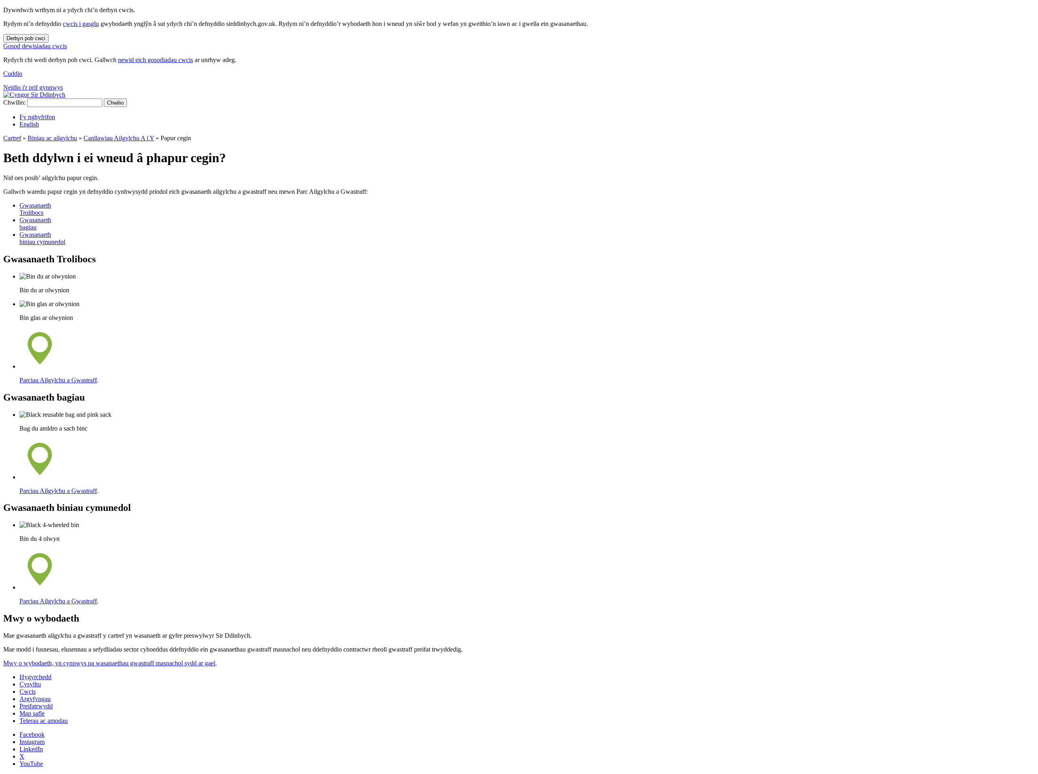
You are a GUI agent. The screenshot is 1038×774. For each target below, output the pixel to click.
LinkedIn (31, 749)
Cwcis (27, 691)
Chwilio (115, 103)
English (29, 124)
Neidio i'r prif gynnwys (33, 87)
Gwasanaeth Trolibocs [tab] (35, 209)
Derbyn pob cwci (25, 38)
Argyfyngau (35, 698)
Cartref (12, 138)
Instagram (32, 741)
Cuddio (12, 73)
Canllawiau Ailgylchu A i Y (119, 138)
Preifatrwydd (36, 706)
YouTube (31, 763)
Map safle (32, 713)
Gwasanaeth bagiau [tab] (35, 224)
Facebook (32, 734)
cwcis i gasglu (81, 23)
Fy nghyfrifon (37, 117)
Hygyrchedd (35, 676)
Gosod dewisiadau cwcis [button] (35, 46)
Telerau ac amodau (43, 720)
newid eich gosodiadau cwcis (155, 59)
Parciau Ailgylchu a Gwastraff (58, 380)
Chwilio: (14, 102)
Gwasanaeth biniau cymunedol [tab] (42, 238)
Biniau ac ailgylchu (52, 138)
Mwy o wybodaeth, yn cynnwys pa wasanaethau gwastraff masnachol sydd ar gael (109, 663)
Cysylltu (30, 684)
